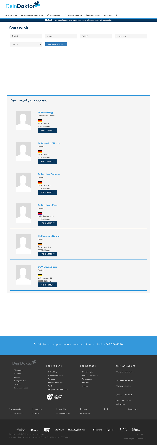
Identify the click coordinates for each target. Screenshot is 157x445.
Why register (87, 379)
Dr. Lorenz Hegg (45, 112)
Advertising (120, 404)
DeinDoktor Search (56, 44)
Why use (51, 379)
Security (17, 384)
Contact (85, 386)
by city (106, 409)
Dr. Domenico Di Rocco (49, 143)
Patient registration (55, 375)
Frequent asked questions (58, 389)
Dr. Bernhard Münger (48, 205)
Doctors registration (90, 375)
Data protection (20, 381)
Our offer (86, 382)
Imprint (17, 377)
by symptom (85, 413)
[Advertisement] (78, 72)
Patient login (53, 372)
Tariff (50, 386)
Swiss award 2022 (21, 388)
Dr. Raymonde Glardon (49, 236)
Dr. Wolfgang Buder (47, 266)
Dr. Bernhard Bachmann (49, 174)
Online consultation (55, 382)
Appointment (48, 130)
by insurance (37, 409)
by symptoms (133, 409)
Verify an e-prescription (125, 372)
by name (83, 409)
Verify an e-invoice (123, 386)
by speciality (61, 409)
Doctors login (87, 372)
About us (17, 374)
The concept (19, 370)
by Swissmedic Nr (63, 413)
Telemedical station (123, 400)
